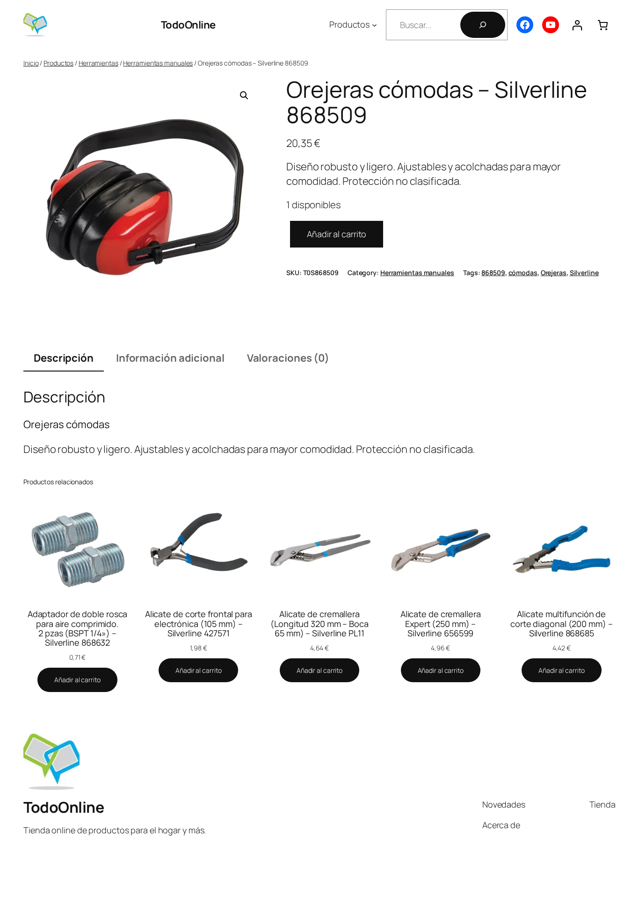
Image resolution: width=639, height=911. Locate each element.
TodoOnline (188, 25)
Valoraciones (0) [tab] (288, 358)
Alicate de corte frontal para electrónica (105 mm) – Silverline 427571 (198, 623)
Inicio (30, 62)
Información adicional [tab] (170, 358)
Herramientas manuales (158, 62)
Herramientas (98, 62)
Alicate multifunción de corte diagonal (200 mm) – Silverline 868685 (561, 623)
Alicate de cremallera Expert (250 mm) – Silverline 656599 (440, 623)
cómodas (522, 272)
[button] (244, 95)
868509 (493, 272)
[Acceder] (577, 25)
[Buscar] (482, 25)
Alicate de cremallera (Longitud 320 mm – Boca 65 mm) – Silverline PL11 (319, 623)
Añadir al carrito (336, 234)
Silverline (584, 272)
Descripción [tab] (64, 358)
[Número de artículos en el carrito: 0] (603, 25)
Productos (58, 62)
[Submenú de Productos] (374, 25)
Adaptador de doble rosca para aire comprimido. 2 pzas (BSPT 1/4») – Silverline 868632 (78, 628)
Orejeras (553, 272)
